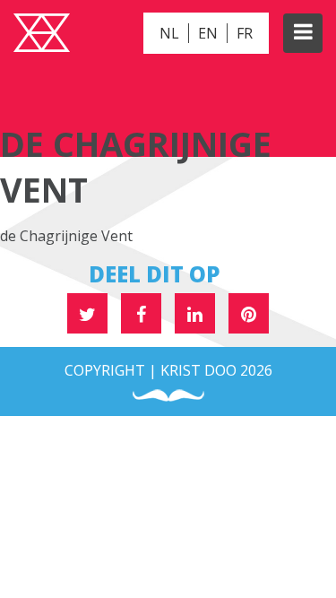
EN (208, 33)
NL (169, 33)
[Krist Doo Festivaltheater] (41, 34)
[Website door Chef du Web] (168, 396)
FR (245, 33)
